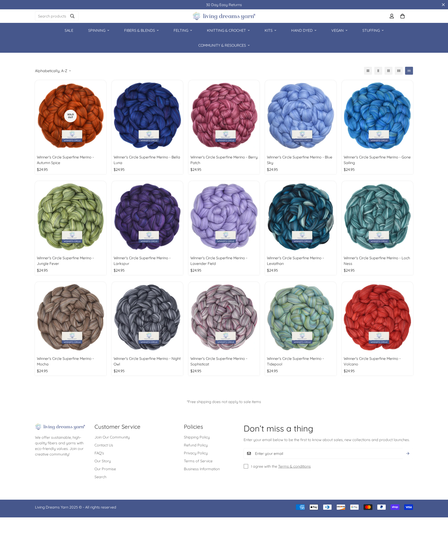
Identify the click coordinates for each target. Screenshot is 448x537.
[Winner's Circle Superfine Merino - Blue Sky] (300, 116)
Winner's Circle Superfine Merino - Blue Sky (299, 160)
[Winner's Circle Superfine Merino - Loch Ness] (377, 216)
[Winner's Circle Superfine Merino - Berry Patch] (224, 116)
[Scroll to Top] (439, 511)
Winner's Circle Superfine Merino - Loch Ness (377, 261)
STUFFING (371, 30)
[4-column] (399, 71)
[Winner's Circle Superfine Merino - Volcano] (377, 317)
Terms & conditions (294, 466)
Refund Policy (196, 445)
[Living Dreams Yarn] (224, 16)
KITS (269, 30)
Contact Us (103, 445)
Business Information (202, 469)
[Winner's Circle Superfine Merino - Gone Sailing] (377, 116)
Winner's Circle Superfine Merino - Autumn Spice (65, 160)
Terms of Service (198, 461)
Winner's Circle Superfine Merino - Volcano (372, 361)
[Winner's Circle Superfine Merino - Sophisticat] (224, 317)
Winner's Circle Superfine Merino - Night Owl (147, 361)
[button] (402, 16)
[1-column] (368, 71)
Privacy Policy (196, 453)
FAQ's (99, 453)
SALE (69, 30)
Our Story (102, 461)
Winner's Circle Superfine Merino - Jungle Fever (65, 261)
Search (100, 477)
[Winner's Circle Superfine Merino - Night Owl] (147, 317)
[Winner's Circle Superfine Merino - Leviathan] (300, 216)
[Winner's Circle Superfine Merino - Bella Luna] (147, 116)
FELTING (181, 30)
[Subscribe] (408, 453)
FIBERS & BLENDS (139, 30)
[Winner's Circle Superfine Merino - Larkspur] (147, 216)
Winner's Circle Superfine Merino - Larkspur (142, 261)
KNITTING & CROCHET (226, 30)
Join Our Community (112, 437)
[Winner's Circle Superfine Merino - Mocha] (70, 317)
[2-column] (378, 71)
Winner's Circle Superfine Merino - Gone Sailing (377, 160)
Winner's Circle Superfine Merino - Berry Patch (224, 160)
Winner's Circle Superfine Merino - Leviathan (295, 261)
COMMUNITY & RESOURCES (222, 45)
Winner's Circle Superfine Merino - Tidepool (295, 361)
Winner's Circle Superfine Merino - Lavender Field (218, 261)
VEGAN (337, 30)
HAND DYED (302, 30)
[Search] (72, 16)
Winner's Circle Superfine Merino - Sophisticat (218, 361)
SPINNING (96, 30)
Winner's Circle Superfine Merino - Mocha (65, 361)
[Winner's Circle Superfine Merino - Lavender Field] (224, 216)
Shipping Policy (197, 437)
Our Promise (105, 469)
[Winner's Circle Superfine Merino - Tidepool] (300, 317)
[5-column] (409, 71)
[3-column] (388, 71)
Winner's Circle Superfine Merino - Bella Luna (147, 160)
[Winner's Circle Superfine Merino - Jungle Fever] (70, 216)
